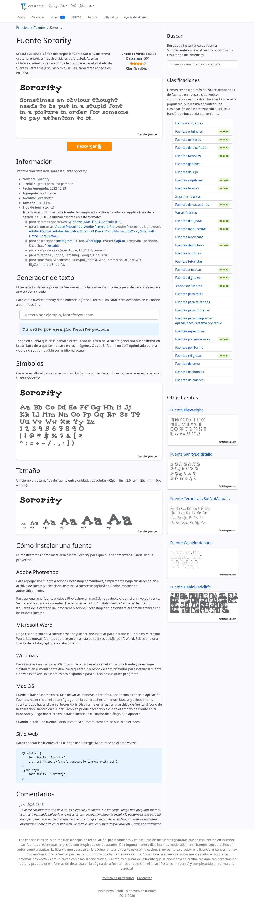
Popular (93, 17)
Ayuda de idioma (135, 17)
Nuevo (57, 17)
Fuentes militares (188, 139)
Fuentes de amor (188, 363)
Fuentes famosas (188, 156)
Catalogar (37, 17)
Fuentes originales (189, 131)
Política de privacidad (118, 878)
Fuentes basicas (187, 188)
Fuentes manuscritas (191, 229)
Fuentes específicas (189, 331)
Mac (87, 222)
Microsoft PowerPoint (96, 231)
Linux (96, 222)
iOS (117, 222)
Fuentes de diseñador (191, 147)
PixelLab (51, 245)
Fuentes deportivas (189, 245)
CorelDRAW (48, 236)
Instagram (65, 241)
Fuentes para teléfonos (192, 302)
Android (108, 222)
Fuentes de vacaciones (192, 204)
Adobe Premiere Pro (99, 226)
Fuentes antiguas (188, 253)
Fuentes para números (192, 310)
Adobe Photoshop (69, 226)
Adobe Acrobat (40, 231)
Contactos (144, 878)
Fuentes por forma (189, 347)
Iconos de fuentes (188, 286)
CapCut (119, 241)
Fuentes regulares (188, 180)
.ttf (52, 207)
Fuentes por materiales (192, 339)
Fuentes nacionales (189, 372)
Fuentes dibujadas (189, 221)
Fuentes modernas (189, 237)
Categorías (57, 5)
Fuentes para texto (189, 294)
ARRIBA (76, 17)
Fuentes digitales (188, 277)
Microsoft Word (126, 231)
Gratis (21, 17)
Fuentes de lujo (186, 172)
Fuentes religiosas (188, 355)
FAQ (73, 5)
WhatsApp (93, 241)
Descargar (87, 146)
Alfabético (111, 17)
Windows (76, 222)
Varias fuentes (186, 212)
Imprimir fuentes (188, 196)
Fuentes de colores (189, 380)
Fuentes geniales (187, 164)
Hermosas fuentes (189, 123)
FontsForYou (36, 6)
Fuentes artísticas (188, 269)
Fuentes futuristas (189, 261)
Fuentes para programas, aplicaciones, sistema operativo (198, 320)
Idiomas (86, 5)
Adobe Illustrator (65, 231)
